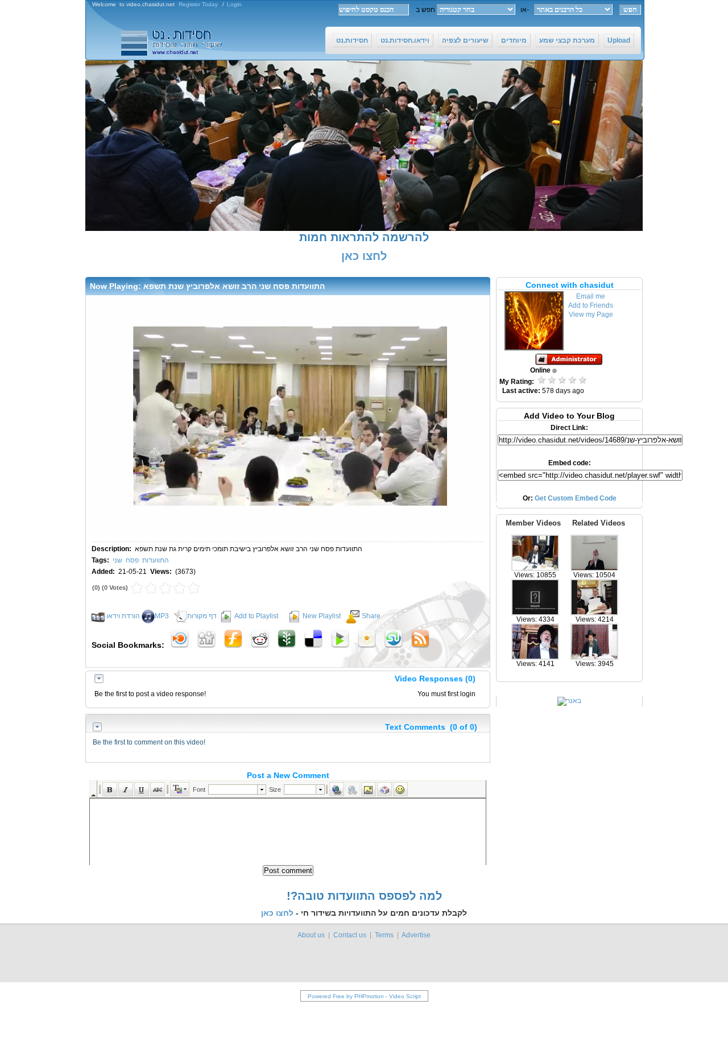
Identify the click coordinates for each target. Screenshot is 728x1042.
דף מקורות (202, 616)
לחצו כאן (364, 256)
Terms (384, 935)
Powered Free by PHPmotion (346, 996)
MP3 (162, 616)
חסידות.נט (352, 40)
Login (234, 4)
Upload (618, 40)
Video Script (405, 996)
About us (311, 935)
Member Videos (533, 523)
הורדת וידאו (123, 616)
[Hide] (99, 681)
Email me (590, 296)
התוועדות (155, 560)
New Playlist (322, 616)
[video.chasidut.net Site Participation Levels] (569, 363)
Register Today (198, 4)
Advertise (416, 935)
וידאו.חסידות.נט (404, 40)
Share (371, 616)
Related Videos (598, 523)
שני (117, 560)
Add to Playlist (256, 616)
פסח (132, 560)
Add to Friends (590, 305)
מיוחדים (514, 40)
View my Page (591, 315)
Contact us (349, 935)
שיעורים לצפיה (465, 40)
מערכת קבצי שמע (567, 40)
